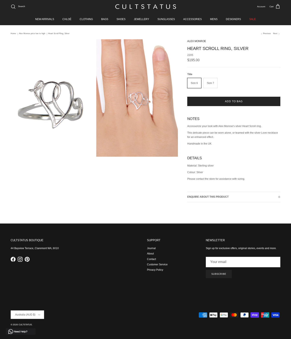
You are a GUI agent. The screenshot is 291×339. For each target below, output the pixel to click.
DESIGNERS (233, 19)
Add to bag (234, 101)
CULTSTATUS (25, 324)
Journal (151, 248)
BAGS (104, 19)
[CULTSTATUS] (145, 6)
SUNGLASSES (166, 19)
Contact (151, 259)
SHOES (121, 19)
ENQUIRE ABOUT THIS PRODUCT (208, 196)
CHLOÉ (66, 19)
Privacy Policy (155, 269)
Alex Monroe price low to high (32, 34)
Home (13, 34)
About (150, 253)
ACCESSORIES (192, 19)
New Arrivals (44, 19)
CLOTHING (86, 19)
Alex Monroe (196, 41)
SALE (252, 19)
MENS (214, 19)
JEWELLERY (141, 19)
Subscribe (218, 274)
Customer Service (157, 264)
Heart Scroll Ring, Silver (58, 34)
